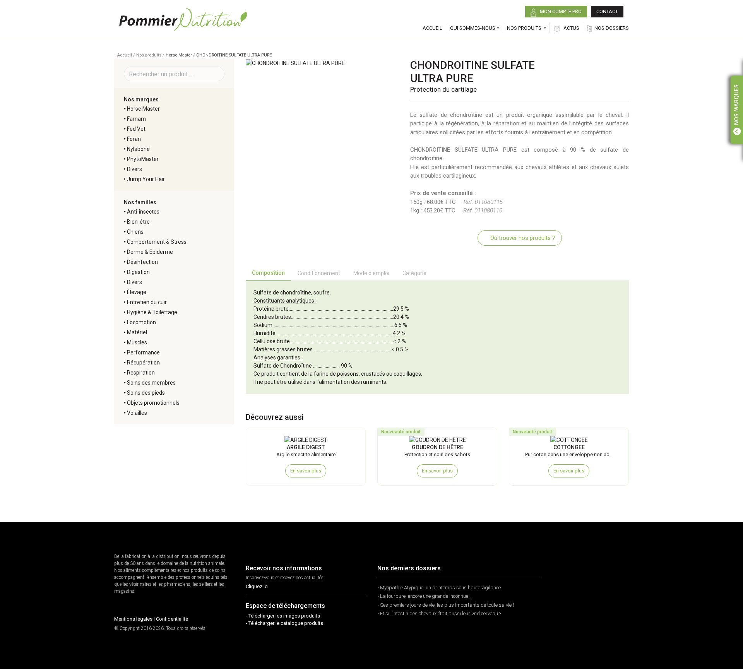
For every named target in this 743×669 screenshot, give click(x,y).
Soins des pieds (146, 393)
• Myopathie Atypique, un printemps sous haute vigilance (439, 587)
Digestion (138, 272)
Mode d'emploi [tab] (371, 273)
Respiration (141, 373)
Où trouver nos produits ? (522, 237)
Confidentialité (172, 619)
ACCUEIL (432, 28)
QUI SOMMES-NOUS (472, 28)
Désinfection (142, 262)
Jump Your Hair (146, 179)
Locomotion (141, 322)
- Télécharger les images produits (283, 616)
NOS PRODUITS (525, 28)
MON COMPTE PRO (560, 11)
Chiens (135, 232)
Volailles (137, 413)
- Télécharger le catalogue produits (284, 623)
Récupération (143, 362)
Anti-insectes (143, 212)
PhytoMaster (143, 159)
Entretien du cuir (147, 302)
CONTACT (607, 11)
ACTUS (570, 28)
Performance (143, 352)
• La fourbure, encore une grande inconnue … (425, 596)
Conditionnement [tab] (319, 273)
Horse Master (179, 55)
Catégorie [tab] (414, 273)
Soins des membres (151, 383)
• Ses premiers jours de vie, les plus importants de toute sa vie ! (445, 605)
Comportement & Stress (157, 242)
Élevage (136, 292)
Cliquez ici (257, 586)
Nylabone (138, 149)
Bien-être (138, 222)
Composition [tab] (268, 273)
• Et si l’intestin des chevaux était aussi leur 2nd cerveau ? (439, 613)
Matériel (137, 332)
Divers (134, 169)
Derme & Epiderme (150, 252)
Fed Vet (136, 129)
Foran (134, 139)
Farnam (136, 119)
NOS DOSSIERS (611, 28)
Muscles (137, 342)
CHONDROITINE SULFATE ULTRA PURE (234, 55)
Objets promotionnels (153, 403)
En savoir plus (305, 471)
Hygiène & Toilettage (152, 312)
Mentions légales (133, 619)
